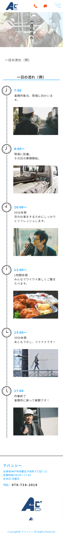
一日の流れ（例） (18, 60)
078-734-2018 (25, 484)
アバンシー (27, 531)
